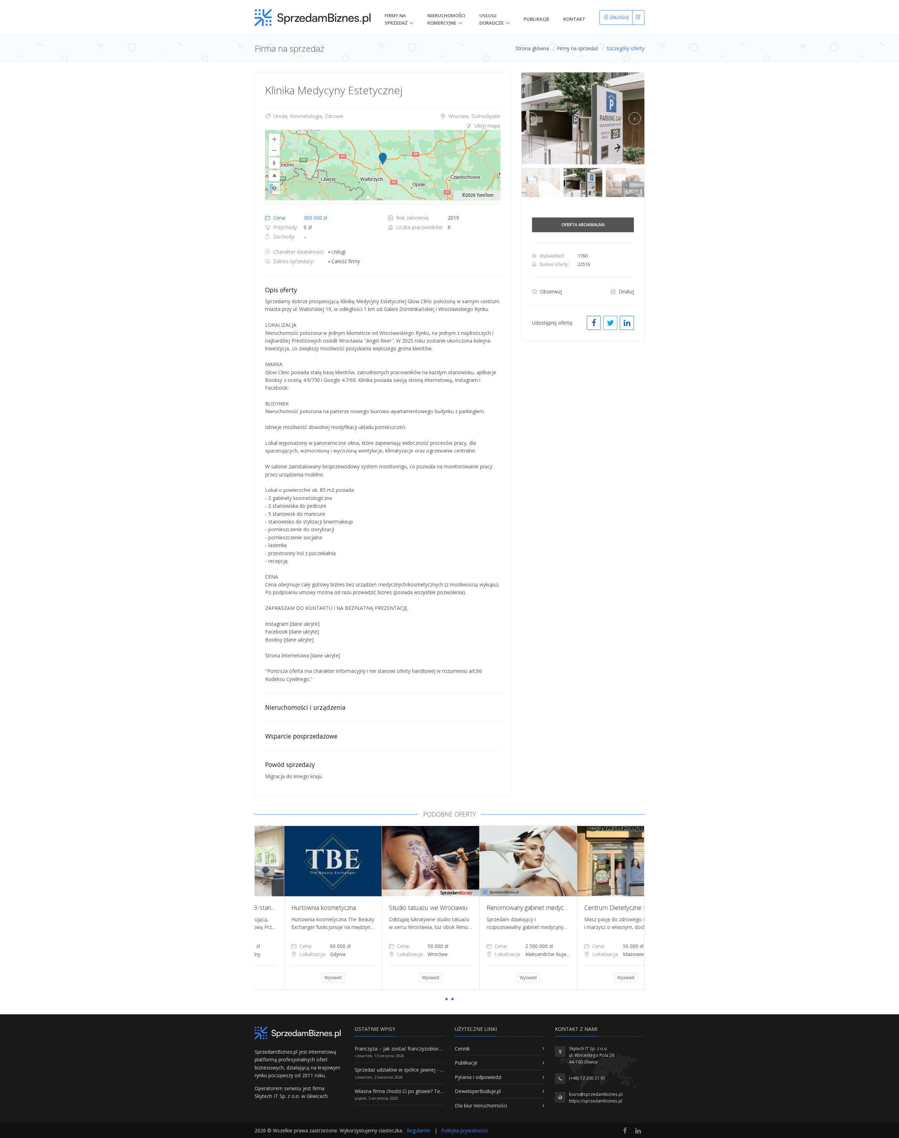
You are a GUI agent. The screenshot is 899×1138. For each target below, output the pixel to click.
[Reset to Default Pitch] (274, 175)
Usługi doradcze (491, 19)
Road (274, 188)
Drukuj (625, 291)
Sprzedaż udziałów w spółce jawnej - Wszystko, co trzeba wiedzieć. (431, 1069)
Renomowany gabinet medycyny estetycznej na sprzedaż (533, 907)
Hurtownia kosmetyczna (294, 907)
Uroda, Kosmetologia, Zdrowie (307, 116)
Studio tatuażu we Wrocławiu (399, 907)
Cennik (462, 1048)
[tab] (382, 126)
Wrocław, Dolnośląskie (473, 116)
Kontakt (574, 19)
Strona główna (532, 48)
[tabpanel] (303, 907)
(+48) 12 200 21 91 (587, 1078)
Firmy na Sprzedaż (396, 19)
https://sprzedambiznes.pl (595, 1101)
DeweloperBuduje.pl (478, 1091)
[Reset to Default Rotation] (274, 163)
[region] (382, 165)
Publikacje (536, 19)
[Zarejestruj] (638, 17)
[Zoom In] (274, 139)
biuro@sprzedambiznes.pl (596, 1094)
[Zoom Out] (274, 150)
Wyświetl (303, 978)
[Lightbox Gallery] (582, 118)
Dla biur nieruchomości (481, 1105)
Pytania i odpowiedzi (478, 1077)
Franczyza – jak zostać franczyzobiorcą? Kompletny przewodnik (427, 1048)
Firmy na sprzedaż (577, 48)
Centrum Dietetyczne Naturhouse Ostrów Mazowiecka (629, 907)
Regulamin (419, 1130)
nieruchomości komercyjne (446, 19)
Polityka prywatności (464, 1130)
